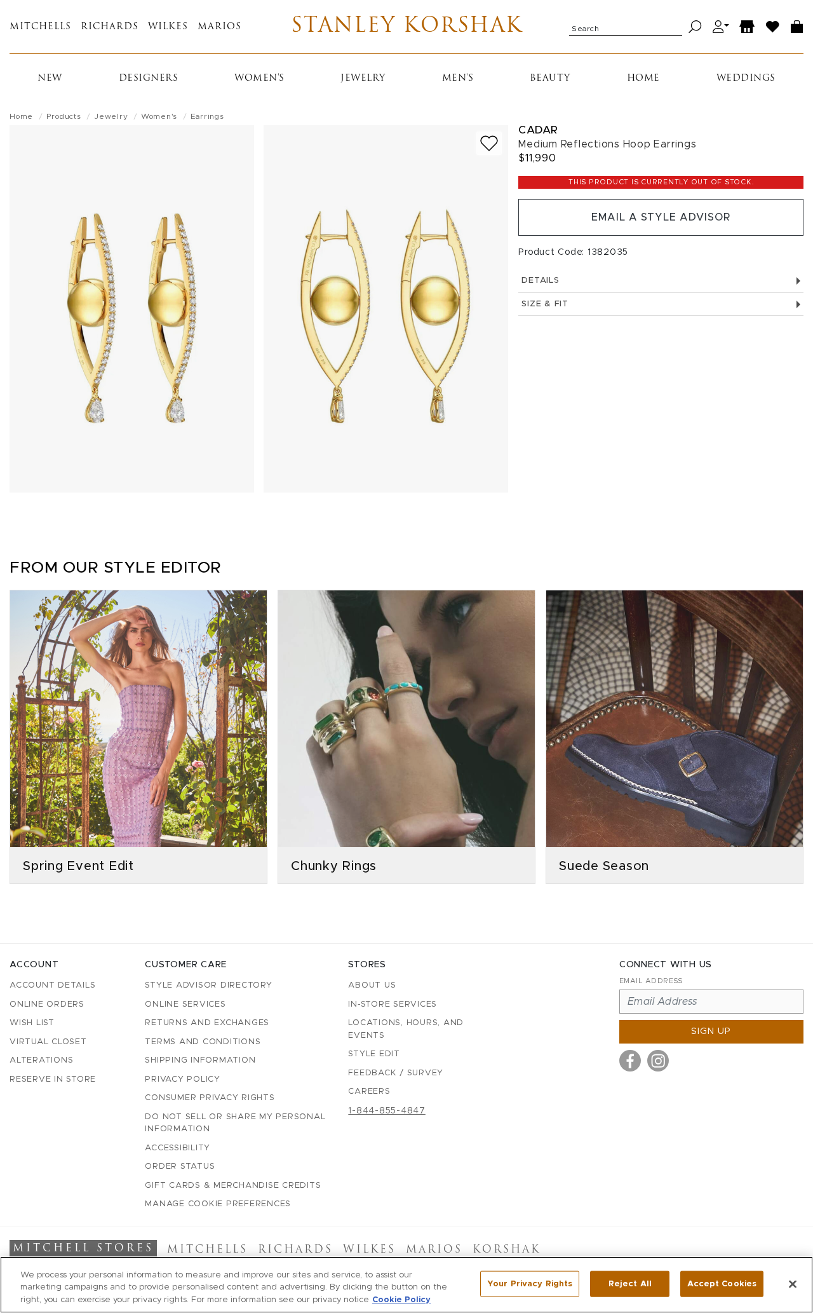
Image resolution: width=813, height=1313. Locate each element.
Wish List (32, 1023)
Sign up (711, 1031)
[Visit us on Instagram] (658, 1060)
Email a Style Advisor (660, 217)
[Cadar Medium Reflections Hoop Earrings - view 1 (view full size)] (132, 309)
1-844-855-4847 (387, 1110)
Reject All (630, 1283)
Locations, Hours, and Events (406, 1029)
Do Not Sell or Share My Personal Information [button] (235, 1123)
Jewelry (363, 78)
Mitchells (40, 27)
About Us (372, 985)
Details (540, 280)
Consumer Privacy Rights (209, 1098)
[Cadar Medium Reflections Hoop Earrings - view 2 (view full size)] (386, 309)
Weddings (746, 78)
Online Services (185, 1004)
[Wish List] (773, 27)
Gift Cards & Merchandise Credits (233, 1185)
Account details (52, 985)
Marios (219, 27)
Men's (458, 78)
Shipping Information (200, 1060)
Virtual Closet (48, 1042)
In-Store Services (392, 1004)
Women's (259, 78)
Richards (109, 27)
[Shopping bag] (797, 27)
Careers (369, 1091)
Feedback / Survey (395, 1073)
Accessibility (177, 1148)
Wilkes (168, 27)
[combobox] (625, 27)
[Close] (793, 1284)
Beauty (550, 78)
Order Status (180, 1166)
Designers (148, 78)
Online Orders (47, 1004)
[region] (406, 1284)
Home (643, 78)
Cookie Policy (401, 1300)
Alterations (41, 1060)
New (49, 78)
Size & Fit (544, 304)
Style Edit (374, 1054)
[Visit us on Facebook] (630, 1060)
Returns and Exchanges (207, 1023)
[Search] (695, 27)
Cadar (538, 130)
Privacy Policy (182, 1079)
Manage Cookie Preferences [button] (218, 1204)
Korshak (507, 1250)
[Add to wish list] (489, 143)
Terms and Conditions (202, 1042)
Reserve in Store (53, 1079)
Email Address (651, 980)
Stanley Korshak (407, 27)
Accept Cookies (721, 1283)
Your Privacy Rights (529, 1283)
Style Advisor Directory (208, 985)
